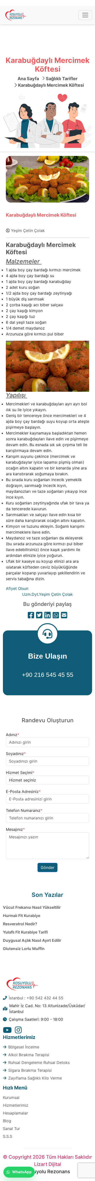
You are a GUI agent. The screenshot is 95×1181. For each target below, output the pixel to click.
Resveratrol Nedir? (20, 923)
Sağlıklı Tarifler (61, 78)
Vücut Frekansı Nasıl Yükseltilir (32, 907)
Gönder (47, 867)
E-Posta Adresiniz (23, 791)
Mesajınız (15, 829)
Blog (7, 1120)
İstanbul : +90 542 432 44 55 (36, 997)
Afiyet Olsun (17, 588)
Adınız (12, 734)
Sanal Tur (11, 1128)
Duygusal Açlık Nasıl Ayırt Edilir (32, 940)
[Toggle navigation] (85, 15)
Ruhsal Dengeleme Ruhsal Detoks (39, 1062)
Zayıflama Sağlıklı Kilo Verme (35, 1078)
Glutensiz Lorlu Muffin (24, 948)
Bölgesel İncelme (23, 1047)
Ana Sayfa (28, 78)
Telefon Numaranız (24, 810)
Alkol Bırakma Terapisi (28, 1054)
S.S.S (7, 1136)
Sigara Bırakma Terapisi (30, 1070)
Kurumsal (11, 1097)
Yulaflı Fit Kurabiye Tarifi (25, 932)
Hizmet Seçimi (20, 772)
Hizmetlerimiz (15, 1105)
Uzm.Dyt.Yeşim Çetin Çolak (47, 594)
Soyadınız (16, 753)
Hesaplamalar (15, 1113)
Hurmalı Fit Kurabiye (21, 915)
